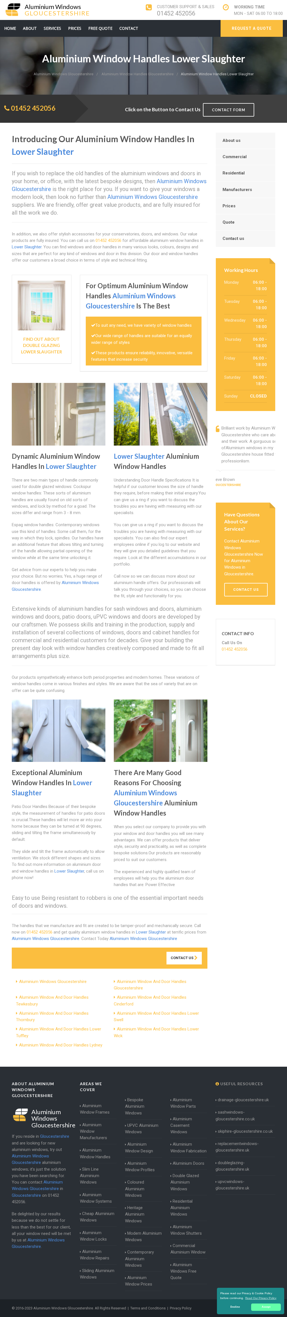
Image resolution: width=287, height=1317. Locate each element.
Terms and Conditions (148, 1308)
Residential (234, 173)
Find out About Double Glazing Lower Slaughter (41, 345)
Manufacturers (237, 189)
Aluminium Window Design (139, 1147)
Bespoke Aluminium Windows (134, 1106)
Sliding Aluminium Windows (97, 1274)
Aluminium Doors (188, 1163)
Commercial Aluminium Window (187, 1249)
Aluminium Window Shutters (186, 1230)
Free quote (100, 28)
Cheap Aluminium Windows (97, 1217)
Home (10, 28)
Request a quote (252, 28)
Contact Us (182, 958)
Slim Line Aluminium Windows (89, 1176)
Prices (74, 28)
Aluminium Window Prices (138, 1281)
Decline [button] (235, 1306)
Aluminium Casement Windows (181, 1125)
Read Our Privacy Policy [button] (260, 1298)
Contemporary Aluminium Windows (139, 1259)
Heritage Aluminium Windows (134, 1214)
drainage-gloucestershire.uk (243, 1099)
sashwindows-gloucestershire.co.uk (235, 1115)
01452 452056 (176, 13)
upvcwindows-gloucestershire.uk (232, 1185)
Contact (128, 28)
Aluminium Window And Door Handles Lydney (60, 1045)
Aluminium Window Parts (183, 1103)
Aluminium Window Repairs (94, 1255)
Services (52, 28)
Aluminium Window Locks (93, 1236)
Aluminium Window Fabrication (188, 1147)
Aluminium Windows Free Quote (183, 1271)
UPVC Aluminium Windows (141, 1128)
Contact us (233, 238)
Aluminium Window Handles (95, 1153)
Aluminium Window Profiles (140, 1166)
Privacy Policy (180, 1308)
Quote (229, 222)
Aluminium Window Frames (95, 1109)
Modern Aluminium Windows (143, 1236)
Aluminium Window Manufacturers (93, 1131)
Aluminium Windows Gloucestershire (53, 981)
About (30, 28)
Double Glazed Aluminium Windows (184, 1182)
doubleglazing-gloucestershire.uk (232, 1166)
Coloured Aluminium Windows (134, 1189)
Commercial (235, 156)
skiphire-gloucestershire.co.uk (245, 1131)
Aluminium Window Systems (96, 1198)
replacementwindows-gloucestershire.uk (237, 1147)
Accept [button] (266, 1306)
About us (231, 140)
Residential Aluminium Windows (181, 1208)
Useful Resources (241, 1083)
